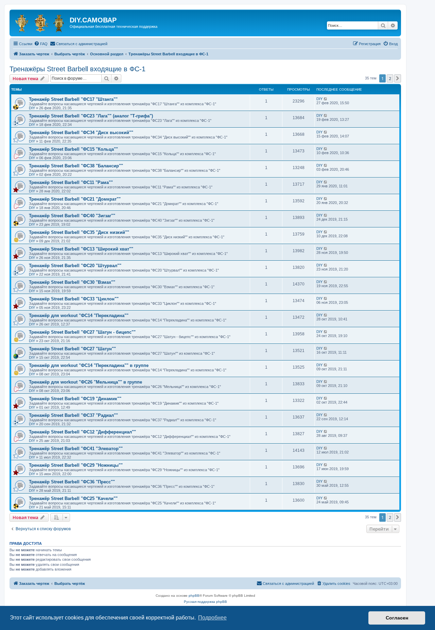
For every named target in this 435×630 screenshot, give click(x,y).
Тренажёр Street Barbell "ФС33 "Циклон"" (74, 298)
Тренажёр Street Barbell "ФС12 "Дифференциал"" (82, 431)
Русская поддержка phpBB (205, 602)
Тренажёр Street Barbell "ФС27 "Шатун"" (72, 348)
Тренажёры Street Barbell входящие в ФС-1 (77, 69)
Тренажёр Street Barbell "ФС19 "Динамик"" (75, 398)
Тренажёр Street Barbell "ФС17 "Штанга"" (73, 99)
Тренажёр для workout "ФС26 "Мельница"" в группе (85, 382)
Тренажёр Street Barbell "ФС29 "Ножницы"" (76, 465)
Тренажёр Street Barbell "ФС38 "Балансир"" (76, 165)
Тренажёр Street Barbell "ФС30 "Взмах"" (72, 282)
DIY (32, 108)
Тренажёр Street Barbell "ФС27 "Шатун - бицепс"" (82, 332)
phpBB (194, 595)
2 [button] (390, 78)
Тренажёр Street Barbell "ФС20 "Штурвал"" (75, 265)
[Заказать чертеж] (40, 22)
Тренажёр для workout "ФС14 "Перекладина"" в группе (89, 365)
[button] (397, 78)
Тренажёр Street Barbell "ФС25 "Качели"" (73, 498)
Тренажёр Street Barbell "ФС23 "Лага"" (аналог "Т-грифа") (91, 115)
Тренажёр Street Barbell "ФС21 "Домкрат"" (75, 199)
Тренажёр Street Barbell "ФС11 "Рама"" (71, 182)
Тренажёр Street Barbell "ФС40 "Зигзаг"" (72, 215)
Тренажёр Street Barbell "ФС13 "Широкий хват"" (81, 249)
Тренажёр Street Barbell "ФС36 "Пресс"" (72, 481)
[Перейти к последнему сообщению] (326, 99)
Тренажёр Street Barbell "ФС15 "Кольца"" (73, 149)
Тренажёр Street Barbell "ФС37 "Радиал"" (73, 415)
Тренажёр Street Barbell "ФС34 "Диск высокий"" (81, 132)
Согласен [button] (397, 617)
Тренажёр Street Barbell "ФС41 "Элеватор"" (76, 448)
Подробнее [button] (212, 617)
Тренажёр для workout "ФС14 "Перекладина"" (78, 315)
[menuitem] (41, 44)
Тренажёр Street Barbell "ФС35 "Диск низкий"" (79, 232)
